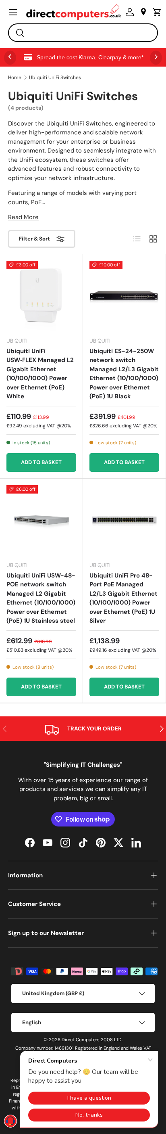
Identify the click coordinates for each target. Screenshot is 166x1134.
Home (14, 77)
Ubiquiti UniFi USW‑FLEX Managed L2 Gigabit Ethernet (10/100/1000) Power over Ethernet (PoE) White (40, 374)
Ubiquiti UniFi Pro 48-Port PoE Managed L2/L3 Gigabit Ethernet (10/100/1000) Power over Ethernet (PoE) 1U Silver (123, 598)
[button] (155, 12)
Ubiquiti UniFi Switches (55, 77)
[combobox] (83, 32)
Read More (23, 217)
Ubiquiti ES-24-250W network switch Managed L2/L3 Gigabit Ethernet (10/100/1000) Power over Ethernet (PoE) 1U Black (124, 374)
